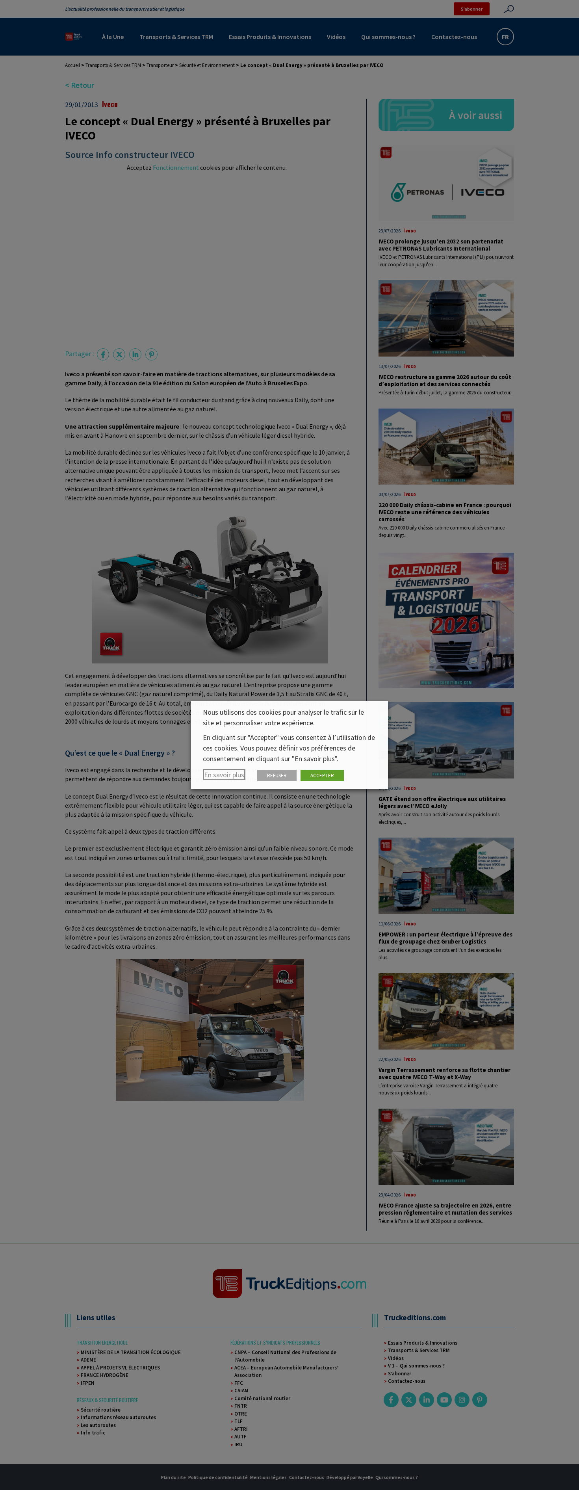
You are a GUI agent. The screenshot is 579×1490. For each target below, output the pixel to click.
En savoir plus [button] (224, 774)
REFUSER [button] (277, 775)
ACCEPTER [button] (322, 775)
